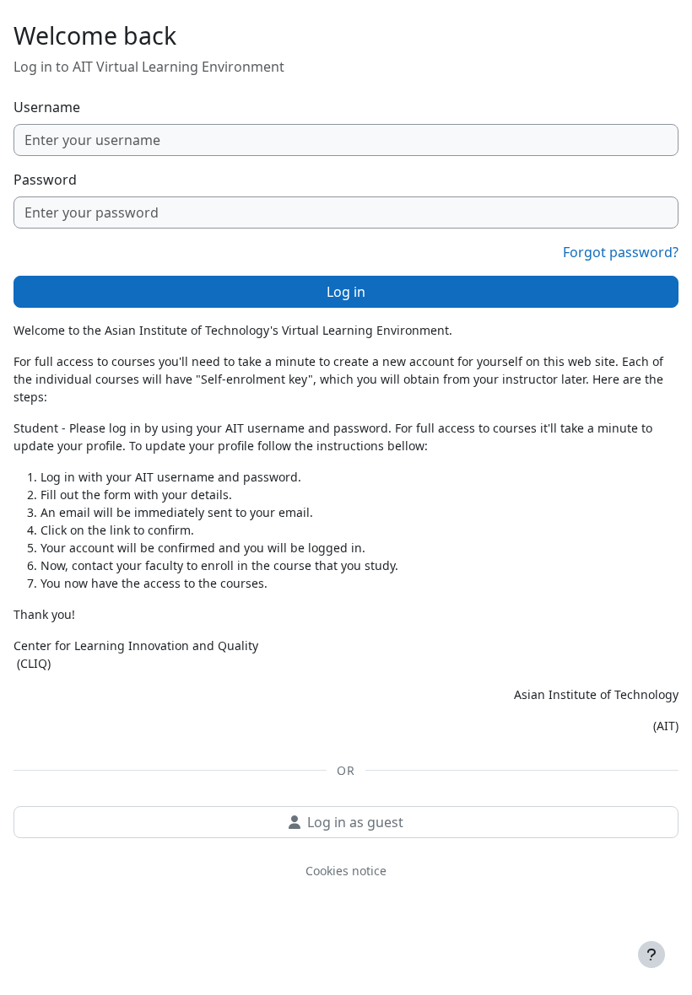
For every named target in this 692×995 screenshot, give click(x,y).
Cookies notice (346, 871)
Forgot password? (620, 252)
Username (47, 107)
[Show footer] (651, 954)
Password (45, 179)
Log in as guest (355, 822)
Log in (346, 291)
